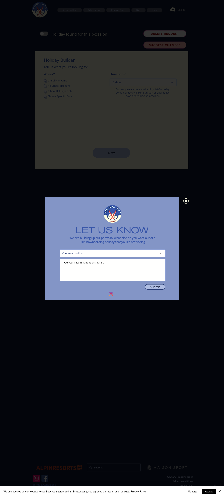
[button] (186, 201)
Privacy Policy (138, 491)
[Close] (220, 491)
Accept (209, 491)
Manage (192, 491)
